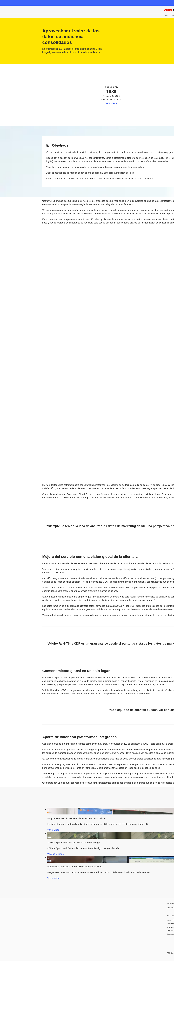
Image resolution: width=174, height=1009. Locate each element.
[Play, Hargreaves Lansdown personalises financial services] (48, 858)
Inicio (166, 16)
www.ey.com (111, 103)
